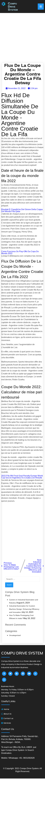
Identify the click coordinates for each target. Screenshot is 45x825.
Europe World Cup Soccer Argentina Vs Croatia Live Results (22, 477)
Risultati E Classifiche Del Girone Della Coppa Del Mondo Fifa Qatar (22, 210)
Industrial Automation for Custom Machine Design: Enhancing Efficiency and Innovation (24, 609)
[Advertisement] (22, 38)
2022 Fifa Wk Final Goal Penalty (15, 476)
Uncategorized (15, 635)
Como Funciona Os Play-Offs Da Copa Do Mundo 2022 (20, 252)
